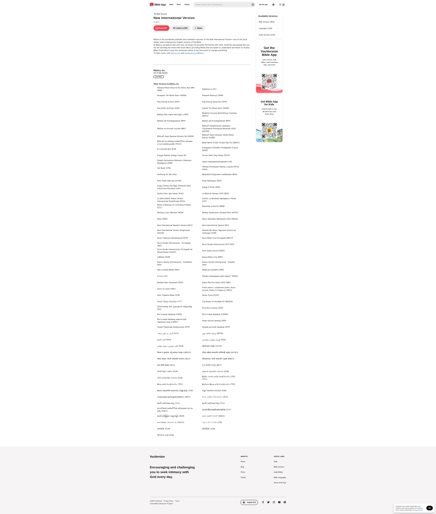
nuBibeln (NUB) (163, 257)
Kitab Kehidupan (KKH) (212, 181)
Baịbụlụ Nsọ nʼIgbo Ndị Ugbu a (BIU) (172, 114)
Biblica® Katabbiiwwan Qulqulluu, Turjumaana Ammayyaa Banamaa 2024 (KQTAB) (219, 128)
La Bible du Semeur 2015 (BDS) (215, 193)
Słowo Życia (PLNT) (210, 295)
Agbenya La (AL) (209, 89)
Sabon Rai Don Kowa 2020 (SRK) (216, 282)
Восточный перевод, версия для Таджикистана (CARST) (171, 320)
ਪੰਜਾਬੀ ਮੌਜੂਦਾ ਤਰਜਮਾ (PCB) (167, 371)
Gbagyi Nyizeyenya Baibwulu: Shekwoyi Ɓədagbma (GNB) (174, 161)
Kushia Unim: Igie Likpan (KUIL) (170, 193)
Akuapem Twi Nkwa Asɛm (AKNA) (171, 95)
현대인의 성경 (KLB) (165, 435)
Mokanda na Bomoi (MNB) (213, 206)
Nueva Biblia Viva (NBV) (212, 257)
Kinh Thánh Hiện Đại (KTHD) (169, 181)
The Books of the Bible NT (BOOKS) (217, 301)
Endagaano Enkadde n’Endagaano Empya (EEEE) (220, 148)
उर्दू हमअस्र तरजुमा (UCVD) (212, 346)
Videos (187, 4)
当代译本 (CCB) (163, 429)
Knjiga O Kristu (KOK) (211, 187)
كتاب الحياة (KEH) (164, 340)
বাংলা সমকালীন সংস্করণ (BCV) (212, 365)
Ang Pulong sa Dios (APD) (168, 102)
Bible (171, 4)
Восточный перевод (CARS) (169, 314)
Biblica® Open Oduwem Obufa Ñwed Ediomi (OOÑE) (218, 136)
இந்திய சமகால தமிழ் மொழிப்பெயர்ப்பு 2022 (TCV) (218, 377)
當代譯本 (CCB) (208, 429)
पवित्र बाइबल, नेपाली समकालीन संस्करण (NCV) (173, 359)
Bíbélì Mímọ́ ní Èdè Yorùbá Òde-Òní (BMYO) (221, 142)
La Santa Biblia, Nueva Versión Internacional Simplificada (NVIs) (171, 199)
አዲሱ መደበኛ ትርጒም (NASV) (213, 416)
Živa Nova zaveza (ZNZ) (212, 308)
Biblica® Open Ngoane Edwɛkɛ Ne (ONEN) (175, 136)
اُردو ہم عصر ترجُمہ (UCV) (168, 333)
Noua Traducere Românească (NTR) (172, 238)
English (157, 22)
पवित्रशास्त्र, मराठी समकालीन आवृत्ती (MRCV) (218, 359)
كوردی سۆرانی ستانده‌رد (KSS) (214, 340)
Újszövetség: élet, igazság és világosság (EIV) (174, 307)
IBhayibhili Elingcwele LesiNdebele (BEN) (219, 174)
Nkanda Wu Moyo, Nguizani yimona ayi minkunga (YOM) (219, 231)
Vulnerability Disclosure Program (161, 503)
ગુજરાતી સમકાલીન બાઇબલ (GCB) (215, 371)
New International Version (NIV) (215, 225)
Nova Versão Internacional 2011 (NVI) (218, 244)
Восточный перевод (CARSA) (215, 314)
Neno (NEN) (162, 219)
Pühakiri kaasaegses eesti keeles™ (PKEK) (220, 276)
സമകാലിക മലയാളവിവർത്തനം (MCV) (174, 397)
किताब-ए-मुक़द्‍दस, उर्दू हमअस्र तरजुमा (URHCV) (174, 352)
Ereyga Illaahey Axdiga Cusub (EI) (171, 155)
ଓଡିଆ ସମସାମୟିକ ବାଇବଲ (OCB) (170, 378)
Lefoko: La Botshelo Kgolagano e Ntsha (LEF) (219, 199)
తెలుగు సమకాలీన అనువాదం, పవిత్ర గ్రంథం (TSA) (175, 390)
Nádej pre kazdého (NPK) (213, 270)
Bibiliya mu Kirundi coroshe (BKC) (171, 128)
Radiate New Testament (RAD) (170, 282)
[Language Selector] (273, 4)
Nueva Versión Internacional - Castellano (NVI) (174, 263)
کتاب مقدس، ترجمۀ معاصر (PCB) (170, 346)
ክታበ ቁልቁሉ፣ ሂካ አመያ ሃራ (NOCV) (170, 422)
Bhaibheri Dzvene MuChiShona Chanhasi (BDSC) (219, 114)
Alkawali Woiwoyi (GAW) (212, 95)
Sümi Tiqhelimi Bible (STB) (168, 295)
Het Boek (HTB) (164, 168)
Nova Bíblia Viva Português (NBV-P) (217, 238)
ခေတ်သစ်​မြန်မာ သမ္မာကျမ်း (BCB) (170, 416)
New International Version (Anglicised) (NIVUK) (173, 231)
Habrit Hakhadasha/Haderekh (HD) (217, 162)
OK (430, 508)
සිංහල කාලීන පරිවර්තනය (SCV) (215, 397)
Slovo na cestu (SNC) (166, 289)
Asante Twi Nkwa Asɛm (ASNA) (215, 108)
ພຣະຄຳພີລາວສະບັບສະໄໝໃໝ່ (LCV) (216, 409)
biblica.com (175, 53)
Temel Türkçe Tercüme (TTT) (169, 301)
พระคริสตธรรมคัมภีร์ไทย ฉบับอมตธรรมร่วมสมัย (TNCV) (175, 409)
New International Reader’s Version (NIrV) (175, 225)
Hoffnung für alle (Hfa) (167, 174)
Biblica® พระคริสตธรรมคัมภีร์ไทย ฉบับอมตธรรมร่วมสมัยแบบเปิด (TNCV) (174, 142)
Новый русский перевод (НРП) (216, 327)
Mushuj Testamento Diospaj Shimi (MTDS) (220, 212)
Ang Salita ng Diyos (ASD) (168, 108)
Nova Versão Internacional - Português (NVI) (174, 244)
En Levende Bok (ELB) (166, 149)
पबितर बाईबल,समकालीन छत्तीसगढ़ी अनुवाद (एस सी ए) (220, 352)
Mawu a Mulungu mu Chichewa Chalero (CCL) (174, 206)
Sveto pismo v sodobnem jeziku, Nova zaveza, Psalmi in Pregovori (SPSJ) (218, 288)
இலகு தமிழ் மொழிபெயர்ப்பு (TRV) (170, 384)
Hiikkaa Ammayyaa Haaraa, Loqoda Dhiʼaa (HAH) (220, 168)
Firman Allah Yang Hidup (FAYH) (216, 155)
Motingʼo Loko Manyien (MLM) (170, 212)
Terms (177, 501)
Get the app (263, 4)
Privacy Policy (168, 501)
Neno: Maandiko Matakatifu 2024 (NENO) (220, 219)
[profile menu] (281, 4)
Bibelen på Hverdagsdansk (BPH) (171, 121)
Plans (179, 4)
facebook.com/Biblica (194, 53)
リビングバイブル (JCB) (212, 422)
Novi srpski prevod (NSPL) (213, 251)
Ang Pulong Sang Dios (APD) (214, 102)
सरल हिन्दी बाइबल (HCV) (166, 365)
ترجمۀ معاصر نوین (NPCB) (212, 333)
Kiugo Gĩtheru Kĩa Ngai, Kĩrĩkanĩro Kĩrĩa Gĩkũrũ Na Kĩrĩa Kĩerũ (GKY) (174, 187)
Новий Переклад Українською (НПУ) (173, 327)
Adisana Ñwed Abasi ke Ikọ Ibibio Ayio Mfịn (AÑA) (176, 88)
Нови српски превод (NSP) (214, 320)
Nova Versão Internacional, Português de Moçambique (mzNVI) (174, 250)
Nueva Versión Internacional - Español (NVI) (218, 263)
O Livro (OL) (162, 276)
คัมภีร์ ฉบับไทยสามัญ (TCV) (168, 403)
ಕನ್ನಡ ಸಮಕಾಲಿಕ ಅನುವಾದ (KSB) (214, 390)
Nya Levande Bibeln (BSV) (168, 270)
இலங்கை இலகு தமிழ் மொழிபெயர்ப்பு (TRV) (218, 384)
